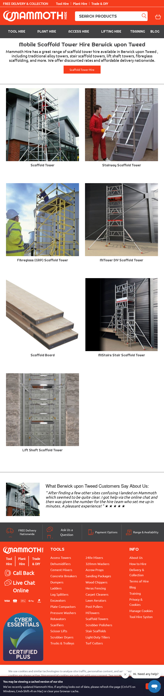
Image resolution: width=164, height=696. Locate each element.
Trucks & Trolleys (62, 643)
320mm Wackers (97, 564)
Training (137, 31)
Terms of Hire (139, 581)
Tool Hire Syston (141, 617)
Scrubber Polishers (99, 625)
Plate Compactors (63, 606)
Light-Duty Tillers (98, 637)
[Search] (144, 16)
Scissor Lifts (58, 631)
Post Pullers (94, 606)
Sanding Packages (98, 576)
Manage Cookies (141, 611)
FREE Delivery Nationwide (27, 532)
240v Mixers (94, 557)
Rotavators (58, 619)
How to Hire (137, 564)
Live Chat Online (24, 586)
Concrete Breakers (63, 576)
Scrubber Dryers (61, 637)
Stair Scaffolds (96, 631)
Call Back (23, 573)
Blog (154, 31)
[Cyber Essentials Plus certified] (23, 638)
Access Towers (60, 557)
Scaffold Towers (97, 619)
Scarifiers (57, 625)
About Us (136, 557)
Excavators (58, 600)
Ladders (56, 588)
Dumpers (56, 582)
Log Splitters (59, 594)
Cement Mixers (61, 570)
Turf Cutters (94, 643)
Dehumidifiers (60, 564)
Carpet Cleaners (97, 594)
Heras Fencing (96, 588)
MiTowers (92, 613)
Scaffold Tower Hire (82, 69)
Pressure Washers (63, 613)
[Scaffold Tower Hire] (23, 499)
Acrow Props (95, 570)
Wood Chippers (96, 582)
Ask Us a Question (66, 532)
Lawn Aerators (96, 600)
